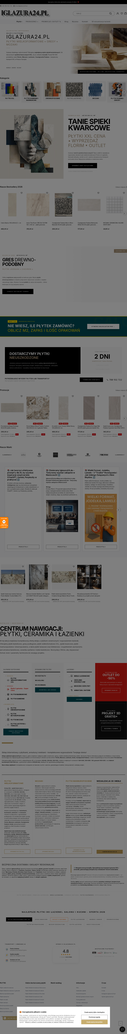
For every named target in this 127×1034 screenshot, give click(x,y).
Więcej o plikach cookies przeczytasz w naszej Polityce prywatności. (49, 1022)
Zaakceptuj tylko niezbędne (94, 1012)
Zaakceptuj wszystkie (94, 1022)
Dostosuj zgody (94, 1017)
